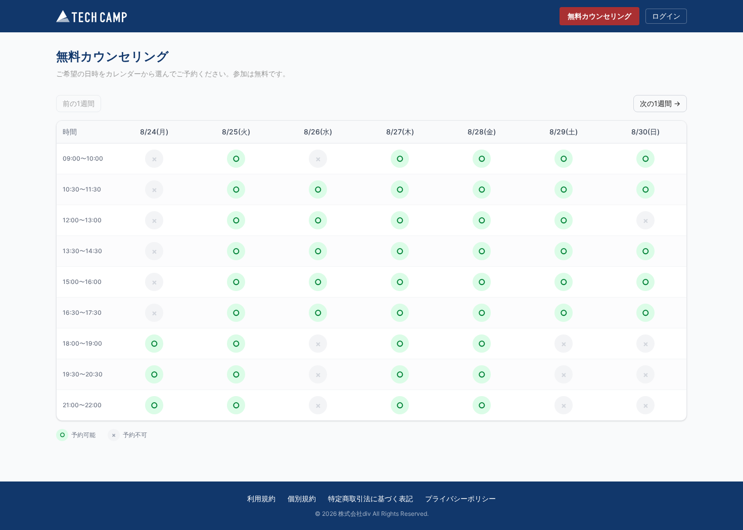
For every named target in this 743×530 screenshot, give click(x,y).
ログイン (666, 16)
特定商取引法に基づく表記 (370, 498)
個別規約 (302, 498)
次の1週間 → (660, 103)
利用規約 (261, 498)
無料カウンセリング (599, 16)
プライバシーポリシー (460, 498)
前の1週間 (79, 103)
